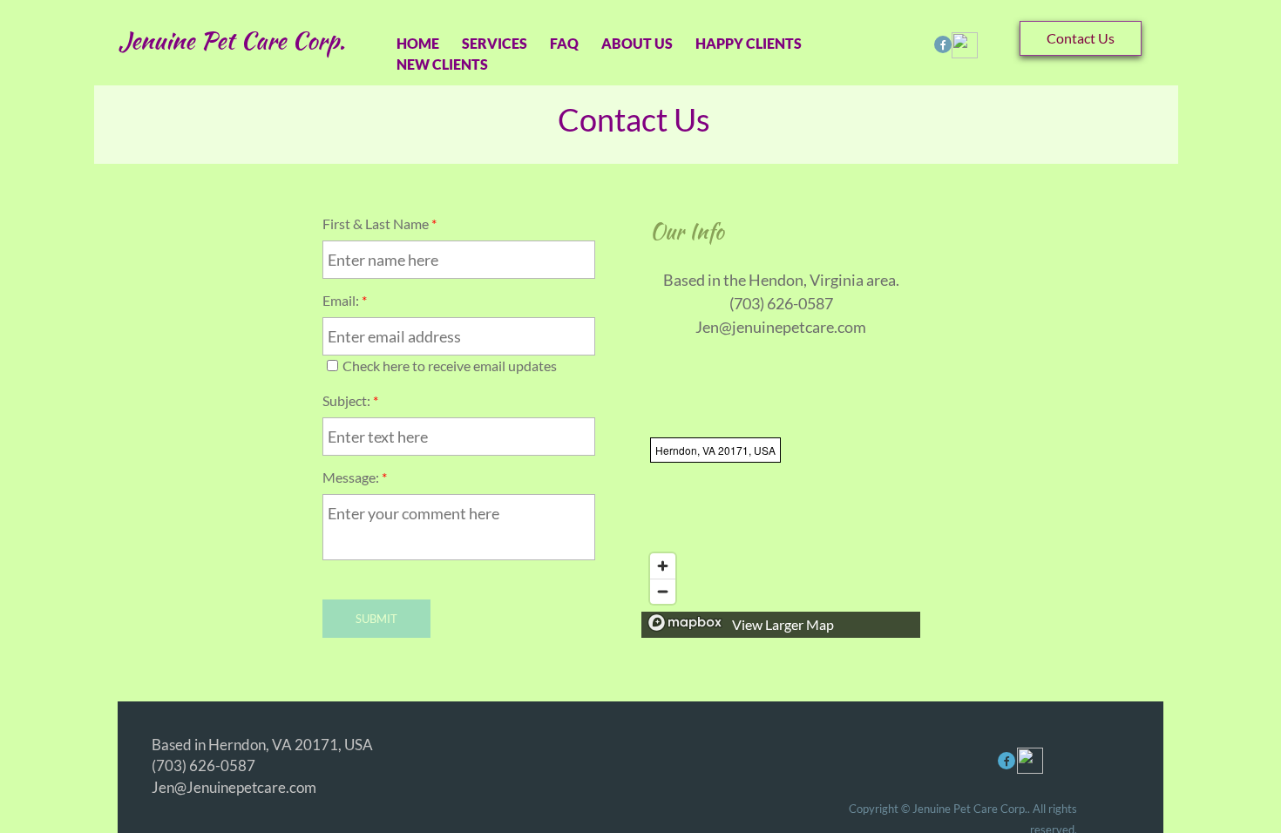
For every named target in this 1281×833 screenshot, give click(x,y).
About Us (637, 43)
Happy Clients (748, 43)
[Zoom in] (662, 566)
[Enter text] (943, 46)
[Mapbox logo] (685, 623)
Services (494, 43)
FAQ (564, 43)
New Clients (442, 64)
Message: (354, 477)
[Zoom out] (662, 591)
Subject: (350, 400)
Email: (344, 300)
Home (417, 43)
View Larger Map (783, 624)
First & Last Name (379, 223)
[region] (780, 533)
